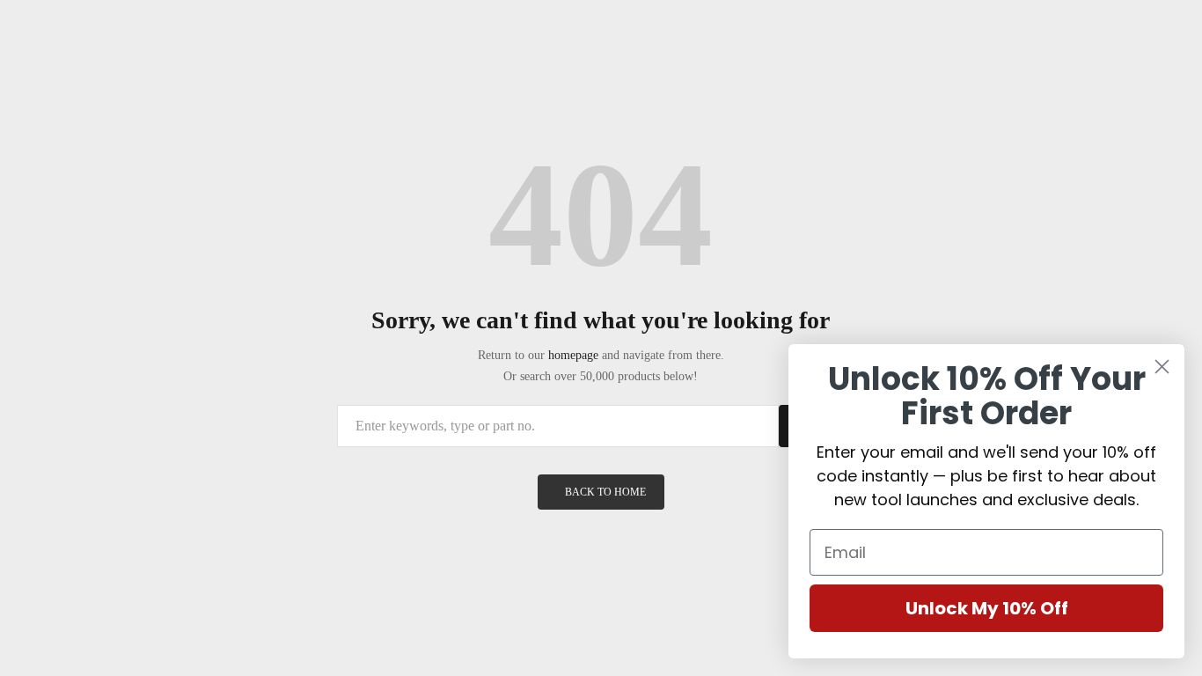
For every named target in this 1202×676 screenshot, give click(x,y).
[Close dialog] (1162, 366)
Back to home (605, 492)
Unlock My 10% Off (986, 608)
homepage (573, 355)
